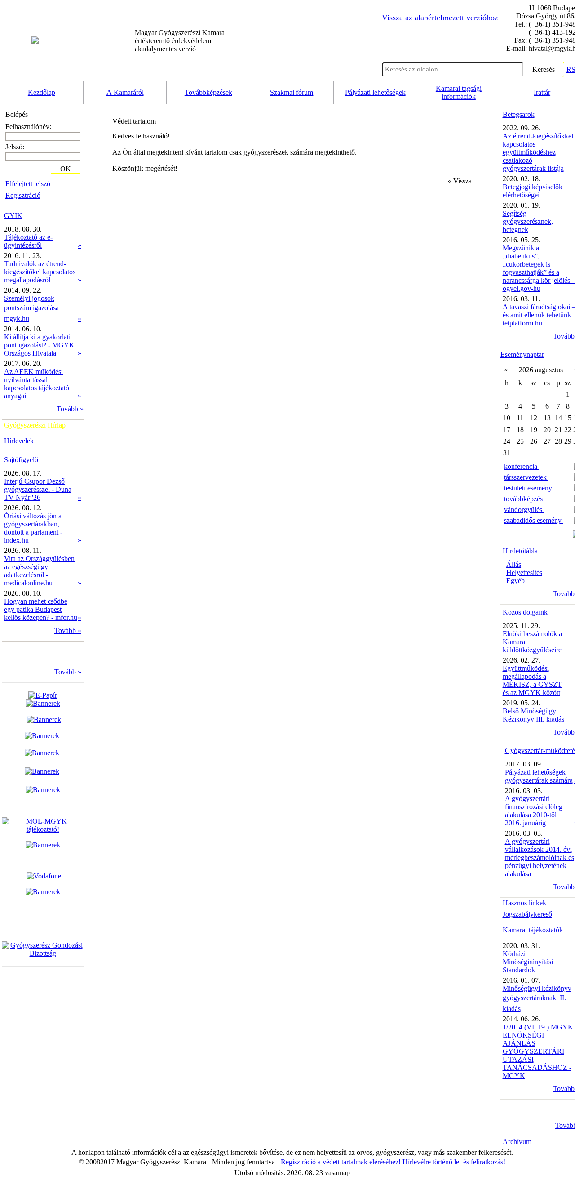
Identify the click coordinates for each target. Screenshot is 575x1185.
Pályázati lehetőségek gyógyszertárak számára (539, 776)
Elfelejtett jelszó (27, 183)
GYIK (13, 215)
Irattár (542, 92)
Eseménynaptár (522, 354)
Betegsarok (519, 114)
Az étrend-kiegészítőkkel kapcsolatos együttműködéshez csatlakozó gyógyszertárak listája (538, 152)
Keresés (543, 69)
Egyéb (515, 580)
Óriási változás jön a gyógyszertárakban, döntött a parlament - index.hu (33, 528)
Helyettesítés (524, 572)
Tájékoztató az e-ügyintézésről (28, 241)
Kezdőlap (41, 92)
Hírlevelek (19, 441)
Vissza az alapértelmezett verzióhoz (440, 17)
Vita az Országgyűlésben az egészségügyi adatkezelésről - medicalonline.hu (39, 571)
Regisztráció (22, 195)
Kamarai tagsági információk (459, 92)
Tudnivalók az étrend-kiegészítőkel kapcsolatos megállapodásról (39, 272)
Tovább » (70, 409)
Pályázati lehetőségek (375, 92)
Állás (513, 564)
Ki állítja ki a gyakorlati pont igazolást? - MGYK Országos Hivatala (39, 345)
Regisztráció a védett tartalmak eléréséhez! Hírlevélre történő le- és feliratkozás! (393, 1162)
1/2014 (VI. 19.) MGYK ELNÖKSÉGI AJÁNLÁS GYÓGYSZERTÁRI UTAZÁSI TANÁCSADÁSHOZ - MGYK (538, 1051)
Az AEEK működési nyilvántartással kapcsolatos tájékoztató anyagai (36, 384)
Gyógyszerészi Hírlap (35, 425)
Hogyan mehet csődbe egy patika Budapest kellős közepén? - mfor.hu (40, 609)
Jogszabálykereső (527, 914)
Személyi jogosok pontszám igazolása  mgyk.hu (32, 308)
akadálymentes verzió (180, 41)
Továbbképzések (208, 92)
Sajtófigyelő (21, 459)
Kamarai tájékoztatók (533, 930)
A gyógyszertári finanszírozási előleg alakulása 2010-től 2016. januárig (533, 811)
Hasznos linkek (524, 903)
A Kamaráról (125, 92)
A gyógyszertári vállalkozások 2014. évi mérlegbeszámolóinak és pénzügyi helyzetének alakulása (539, 858)
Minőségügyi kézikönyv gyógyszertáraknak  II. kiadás (537, 998)
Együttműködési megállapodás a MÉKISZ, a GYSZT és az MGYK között (532, 680)
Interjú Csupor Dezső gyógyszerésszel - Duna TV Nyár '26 (37, 489)
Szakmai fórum (291, 92)
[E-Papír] (43, 699)
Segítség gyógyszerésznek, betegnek (528, 221)
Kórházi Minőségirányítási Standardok (528, 962)
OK (65, 169)
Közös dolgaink (525, 612)
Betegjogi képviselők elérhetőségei (532, 191)
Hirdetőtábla (520, 551)
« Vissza (460, 181)
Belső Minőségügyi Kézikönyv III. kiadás (533, 715)
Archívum (517, 1141)
